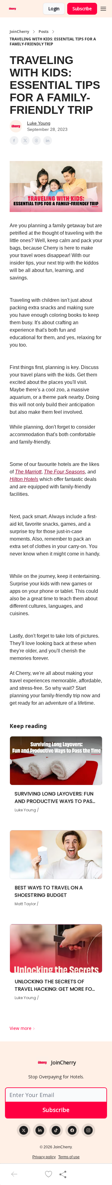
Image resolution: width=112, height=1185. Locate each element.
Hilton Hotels (24, 479)
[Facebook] (72, 1130)
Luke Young (38, 123)
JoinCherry (19, 31)
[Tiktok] (56, 1130)
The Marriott (28, 471)
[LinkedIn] (40, 1130)
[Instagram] (88, 1130)
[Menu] (103, 7)
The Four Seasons (64, 471)
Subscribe (82, 9)
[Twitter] (23, 1130)
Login (53, 9)
